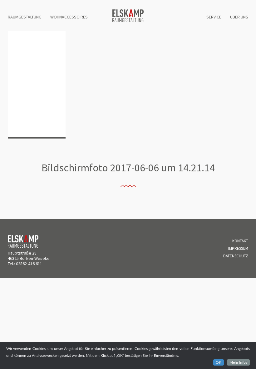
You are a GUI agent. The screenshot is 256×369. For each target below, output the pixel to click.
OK (218, 362)
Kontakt (240, 241)
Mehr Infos (238, 362)
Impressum (238, 248)
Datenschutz (235, 256)
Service (213, 17)
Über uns (239, 17)
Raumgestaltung (25, 17)
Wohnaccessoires (69, 17)
